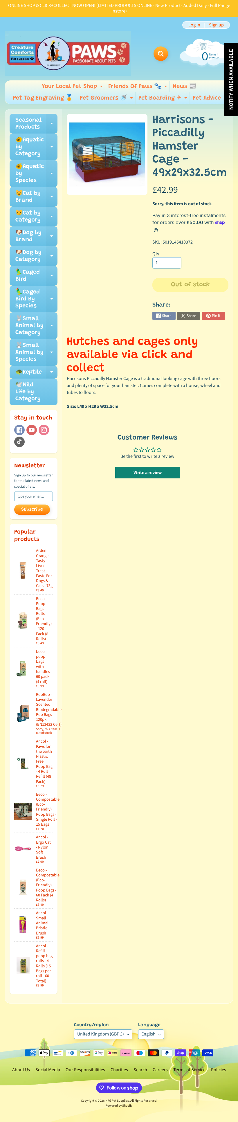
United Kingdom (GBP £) (100, 1034)
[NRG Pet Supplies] (68, 53)
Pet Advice (210, 99)
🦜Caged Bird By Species (36, 299)
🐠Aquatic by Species (36, 173)
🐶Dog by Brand (36, 236)
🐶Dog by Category (36, 256)
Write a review (148, 472)
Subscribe (32, 509)
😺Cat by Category (36, 217)
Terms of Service (189, 1070)
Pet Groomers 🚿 (107, 99)
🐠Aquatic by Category (36, 147)
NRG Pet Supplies (117, 1100)
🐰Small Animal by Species (36, 352)
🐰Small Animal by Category (36, 326)
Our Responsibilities (85, 1070)
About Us (21, 1070)
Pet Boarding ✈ (163, 99)
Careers (160, 1070)
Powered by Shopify (119, 1105)
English (148, 1034)
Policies (218, 1070)
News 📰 (184, 86)
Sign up (216, 25)
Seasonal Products (36, 124)
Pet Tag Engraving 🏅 (43, 98)
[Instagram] (44, 430)
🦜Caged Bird (36, 276)
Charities (119, 1070)
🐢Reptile (36, 374)
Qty (155, 254)
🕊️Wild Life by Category (28, 392)
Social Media (47, 1070)
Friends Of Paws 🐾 (138, 88)
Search (140, 1070)
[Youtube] (31, 430)
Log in (194, 25)
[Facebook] (19, 430)
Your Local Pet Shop (73, 88)
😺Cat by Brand (36, 197)
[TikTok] (19, 442)
